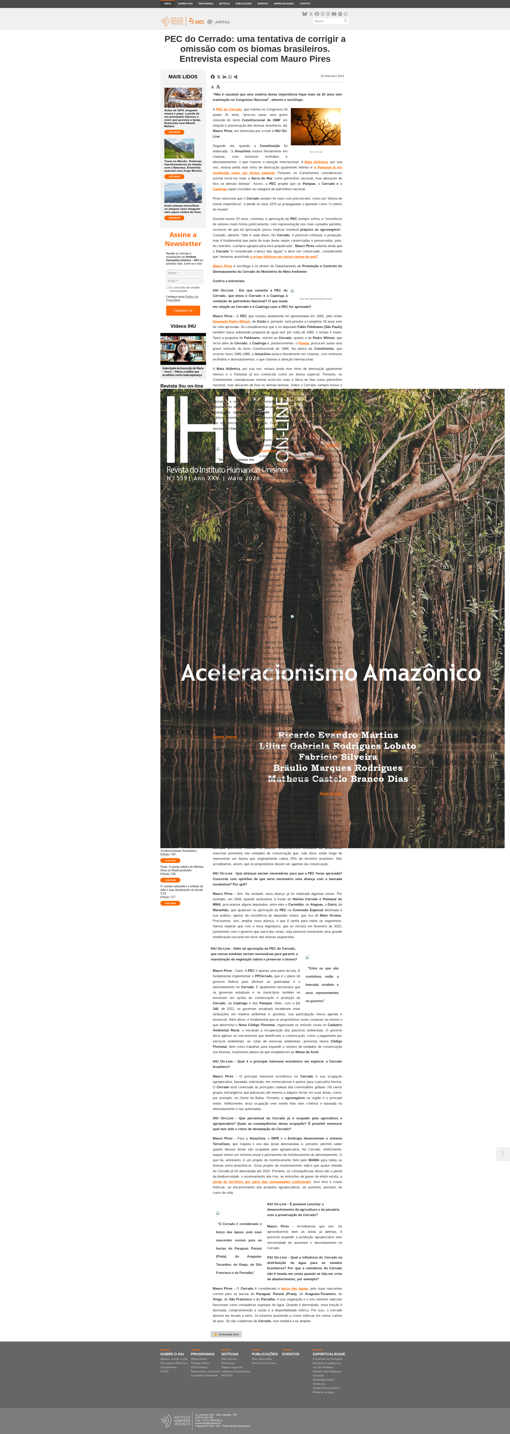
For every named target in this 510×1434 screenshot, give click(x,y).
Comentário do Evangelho (327, 1358)
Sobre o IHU (185, 3)
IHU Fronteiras (199, 1367)
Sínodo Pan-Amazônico (326, 1388)
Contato (305, 3)
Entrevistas (227, 1363)
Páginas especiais (231, 1367)
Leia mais (170, 860)
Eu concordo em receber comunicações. (185, 289)
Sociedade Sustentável (204, 1375)
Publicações (244, 3)
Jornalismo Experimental (235, 1371)
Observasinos (199, 1358)
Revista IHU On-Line (264, 1363)
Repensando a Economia (205, 1371)
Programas (206, 3)
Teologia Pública (200, 1363)
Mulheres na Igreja (323, 1392)
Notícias (224, 3)
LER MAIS (174, 132)
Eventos (263, 3)
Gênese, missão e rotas (174, 1358)
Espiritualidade (284, 3)
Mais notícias (229, 1358)
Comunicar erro (226, 1334)
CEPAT (164, 1371)
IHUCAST (227, 1375)
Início (167, 3)
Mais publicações (262, 1358)
